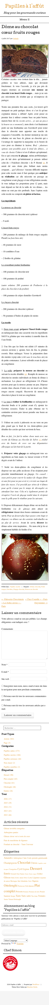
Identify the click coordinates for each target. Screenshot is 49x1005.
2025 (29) (8, 802)
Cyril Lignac (23, 869)
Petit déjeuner (29, 886)
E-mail (5, 671)
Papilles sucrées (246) (12, 755)
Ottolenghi (10, 885)
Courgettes (13, 869)
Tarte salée (26, 895)
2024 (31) (8, 807)
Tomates (41, 895)
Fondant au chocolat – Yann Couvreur (18, 844)
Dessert (36, 868)
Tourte (6, 899)
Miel (19, 881)
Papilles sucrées (15, 586)
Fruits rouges (32, 874)
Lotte (30, 877)
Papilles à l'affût (24, 6)
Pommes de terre (34, 892)
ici (44, 162)
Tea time (34, 896)
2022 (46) (8, 815)
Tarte (18, 895)
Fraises (22, 874)
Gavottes (9, 589)
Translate (20, 943)
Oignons (35, 881)
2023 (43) (8, 811)
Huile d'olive (15, 878)
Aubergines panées (11, 832)
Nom (4, 664)
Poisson (19, 891)
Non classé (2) (9, 762)
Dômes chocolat (35, 586)
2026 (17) (8, 799)
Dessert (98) (8, 775)
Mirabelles (24, 881)
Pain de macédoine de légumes (15, 840)
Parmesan (21, 886)
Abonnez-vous (13, 932)
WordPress (35, 984)
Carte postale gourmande (37, 857)
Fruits (26, 874)
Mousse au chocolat (31, 589)
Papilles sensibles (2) (12, 767)
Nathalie (16, 38)
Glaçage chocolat (18, 589)
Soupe (13, 896)
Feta (18, 874)
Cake (25, 858)
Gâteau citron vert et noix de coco (17, 836)
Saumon (7, 896)
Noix (29, 881)
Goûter (40, 873)
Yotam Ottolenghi (14, 899)
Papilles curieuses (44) (12, 759)
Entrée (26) (8, 791)
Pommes (25, 892)
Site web (5, 678)
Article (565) (9, 739)
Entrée (7, 873)
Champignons (10, 862)
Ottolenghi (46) (10, 787)
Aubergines (17, 858)
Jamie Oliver (24, 878)
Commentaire (7, 628)
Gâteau (7, 877)
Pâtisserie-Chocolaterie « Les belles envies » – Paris (12, 603)
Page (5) (7, 742)
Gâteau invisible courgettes (14, 828)
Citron (34, 862)
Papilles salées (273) (12, 750)
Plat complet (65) (10, 779)
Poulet (42, 891)
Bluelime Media (32, 987)
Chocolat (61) (9, 782)
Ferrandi (13, 874)
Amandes (8, 857)
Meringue (13, 881)
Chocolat (24, 862)
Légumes (36, 877)
